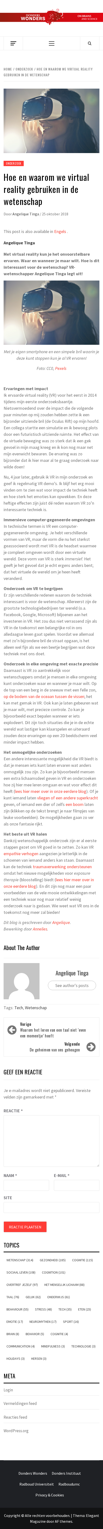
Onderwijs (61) (58, 1297)
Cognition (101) (53, 1272)
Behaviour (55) (17, 1309)
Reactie (13, 1110)
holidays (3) (15, 1358)
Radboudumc (69, 1484)
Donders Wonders (32, 1473)
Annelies (40, 929)
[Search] (90, 43)
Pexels (60, 368)
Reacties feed (15, 1417)
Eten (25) (84, 1309)
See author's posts (72, 985)
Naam (10, 1175)
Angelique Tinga (26, 213)
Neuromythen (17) (43, 1321)
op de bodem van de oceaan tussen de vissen (44, 696)
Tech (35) (65, 1309)
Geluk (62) (33, 1297)
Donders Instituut (66, 1473)
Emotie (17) (14, 1321)
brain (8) (12, 1334)
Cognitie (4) (59, 1334)
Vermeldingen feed (20, 1403)
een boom (75, 804)
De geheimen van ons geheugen (55, 1047)
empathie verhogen (21, 853)
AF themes (63, 1521)
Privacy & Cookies (49, 1495)
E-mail (61, 1175)
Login (8, 1390)
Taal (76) (12, 1297)
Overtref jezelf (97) (22, 1284)
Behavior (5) (35, 1334)
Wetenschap (36, 1007)
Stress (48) (43, 1309)
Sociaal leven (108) (20, 1272)
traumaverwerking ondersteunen (62, 866)
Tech (18, 1007)
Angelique (61, 922)
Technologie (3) (83, 1346)
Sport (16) (71, 1321)
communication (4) (20, 1346)
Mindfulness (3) (53, 1346)
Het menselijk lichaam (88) (64, 1284)
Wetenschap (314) (19, 1260)
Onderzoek (13, 163)
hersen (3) (38, 1358)
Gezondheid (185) (53, 1260)
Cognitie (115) (82, 1260)
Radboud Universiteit (36, 1484)
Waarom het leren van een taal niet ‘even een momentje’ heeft (53, 1030)
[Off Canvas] (13, 43)
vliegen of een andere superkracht (67, 798)
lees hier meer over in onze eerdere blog (50, 791)
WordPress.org (16, 1430)
